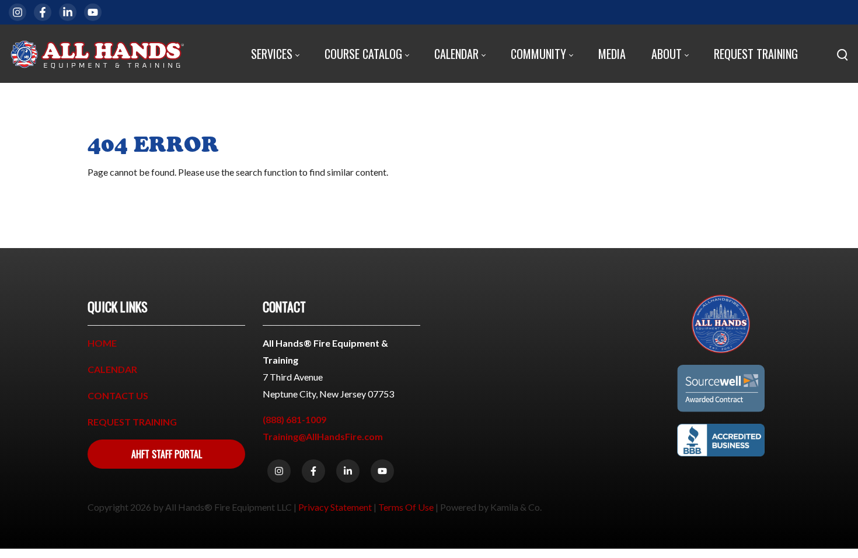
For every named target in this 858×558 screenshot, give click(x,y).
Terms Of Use (406, 506)
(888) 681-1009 (294, 419)
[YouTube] (93, 12)
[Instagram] (17, 12)
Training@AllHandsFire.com (323, 436)
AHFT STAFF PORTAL (166, 454)
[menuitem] (275, 54)
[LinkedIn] (67, 12)
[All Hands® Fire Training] (96, 53)
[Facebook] (42, 12)
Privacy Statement (335, 506)
